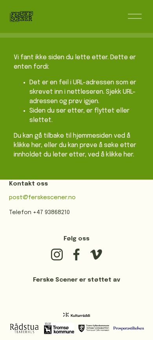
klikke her (27, 145)
